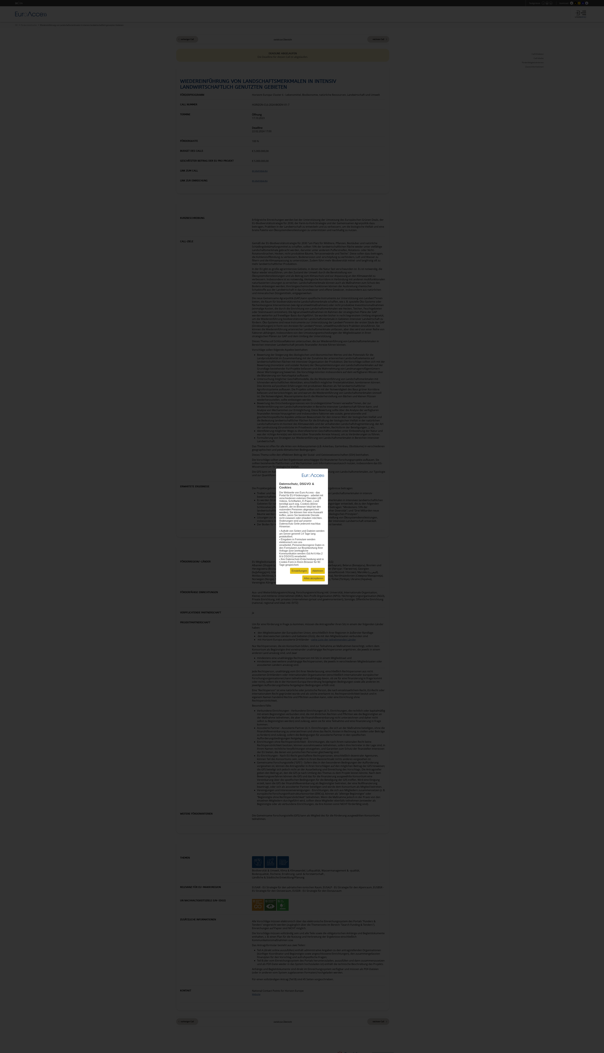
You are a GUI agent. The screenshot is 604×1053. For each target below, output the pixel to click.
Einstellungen (299, 570)
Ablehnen (317, 570)
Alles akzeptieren (313, 578)
